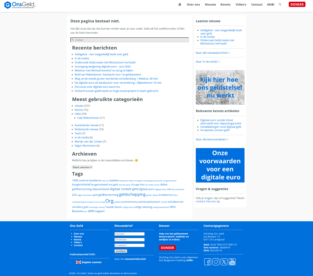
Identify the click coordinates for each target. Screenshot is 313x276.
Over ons (193, 4)
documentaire (178, 189)
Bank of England (136, 181)
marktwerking (78, 202)
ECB (74, 194)
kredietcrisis (166, 194)
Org (109, 201)
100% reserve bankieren (87, 180)
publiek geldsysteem (149, 201)
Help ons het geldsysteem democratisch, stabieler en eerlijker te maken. (174, 236)
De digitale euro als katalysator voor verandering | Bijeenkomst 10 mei (118, 82)
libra (175, 195)
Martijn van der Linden (88, 141)
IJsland (156, 195)
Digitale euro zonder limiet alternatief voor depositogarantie (220, 121)
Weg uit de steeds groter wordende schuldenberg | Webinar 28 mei (116, 78)
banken (114, 180)
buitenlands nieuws (87, 125)
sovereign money (97, 207)
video (78, 114)
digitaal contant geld (124, 189)
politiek (117, 202)
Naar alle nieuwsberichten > (213, 53)
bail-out (105, 180)
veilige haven (128, 207)
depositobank (100, 189)
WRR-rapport (96, 211)
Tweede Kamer (113, 207)
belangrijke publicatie (153, 181)
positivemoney (129, 201)
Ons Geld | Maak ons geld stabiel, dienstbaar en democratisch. (107, 273)
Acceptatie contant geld (214, 130)
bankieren (124, 180)
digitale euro (146, 189)
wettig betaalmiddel (161, 207)
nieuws (79, 106)
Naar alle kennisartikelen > (212, 139)
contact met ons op (208, 201)
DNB (169, 189)
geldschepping (132, 194)
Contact (257, 4)
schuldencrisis (175, 201)
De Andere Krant (152, 185)
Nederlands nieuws (86, 129)
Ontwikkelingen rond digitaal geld (220, 127)
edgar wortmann (84, 195)
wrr (85, 211)
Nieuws (210, 4)
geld (95, 194)
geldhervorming (108, 195)
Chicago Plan (138, 184)
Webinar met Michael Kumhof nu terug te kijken (104, 70)
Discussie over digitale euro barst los (97, 87)
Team (78, 133)
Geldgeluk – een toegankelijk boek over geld (101, 54)
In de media (82, 58)
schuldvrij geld (80, 207)
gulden (149, 195)
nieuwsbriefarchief (135, 258)
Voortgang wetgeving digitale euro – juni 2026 (103, 66)
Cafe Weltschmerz (88, 118)
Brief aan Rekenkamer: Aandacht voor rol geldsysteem (108, 74)
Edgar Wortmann (85, 145)
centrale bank (124, 185)
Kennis (225, 4)
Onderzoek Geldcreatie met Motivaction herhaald (105, 62)
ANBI (270, 4)
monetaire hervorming (95, 202)
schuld (164, 202)
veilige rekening (143, 207)
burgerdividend (169, 181)
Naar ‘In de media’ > (208, 61)
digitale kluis (160, 189)
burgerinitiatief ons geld (104, 184)
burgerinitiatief (81, 184)
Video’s (241, 4)
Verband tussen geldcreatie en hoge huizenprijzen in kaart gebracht (116, 91)
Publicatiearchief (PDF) (82, 254)
